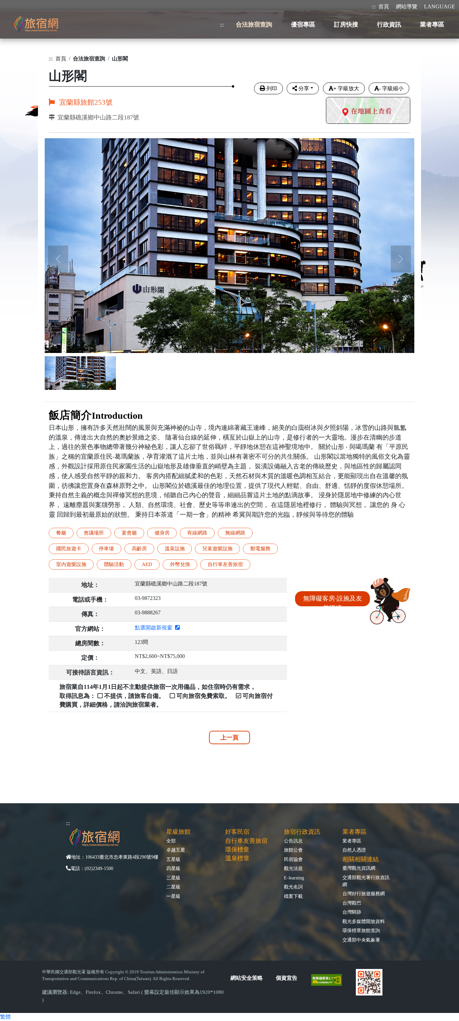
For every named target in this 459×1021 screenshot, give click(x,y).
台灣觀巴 (351, 903)
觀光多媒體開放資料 (363, 921)
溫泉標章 (237, 858)
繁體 (5, 1017)
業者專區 (351, 841)
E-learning (294, 877)
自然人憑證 (354, 850)
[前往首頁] (36, 25)
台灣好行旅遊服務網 (363, 893)
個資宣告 (286, 978)
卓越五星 (175, 850)
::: (374, 6)
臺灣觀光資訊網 (358, 868)
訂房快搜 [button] (346, 24)
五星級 (173, 859)
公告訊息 (293, 841)
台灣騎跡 (351, 912)
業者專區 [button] (432, 24)
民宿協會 (293, 859)
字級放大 (346, 88)
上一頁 (229, 737)
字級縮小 (391, 88)
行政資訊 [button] (389, 24)
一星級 (173, 896)
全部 (171, 841)
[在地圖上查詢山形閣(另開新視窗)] (368, 111)
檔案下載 (293, 896)
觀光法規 (293, 868)
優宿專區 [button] (303, 24)
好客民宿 (237, 831)
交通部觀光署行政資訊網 (365, 881)
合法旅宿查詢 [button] (254, 24)
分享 (303, 88)
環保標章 (237, 849)
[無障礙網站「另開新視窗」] (329, 979)
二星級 (173, 886)
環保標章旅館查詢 (361, 930)
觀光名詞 (293, 886)
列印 (271, 88)
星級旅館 (178, 831)
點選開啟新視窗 (155, 627)
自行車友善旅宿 (246, 840)
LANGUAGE (439, 6)
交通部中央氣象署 (361, 939)
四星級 (173, 868)
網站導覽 (406, 6)
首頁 (383, 6)
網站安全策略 (247, 978)
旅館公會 (293, 850)
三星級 (173, 877)
